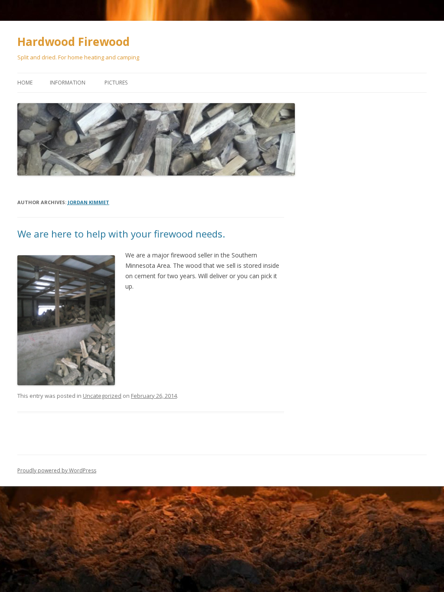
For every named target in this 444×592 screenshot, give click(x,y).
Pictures (115, 82)
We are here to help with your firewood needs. (121, 233)
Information (67, 82)
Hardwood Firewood (73, 41)
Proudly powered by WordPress (56, 470)
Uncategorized (102, 396)
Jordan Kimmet (88, 202)
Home (25, 82)
